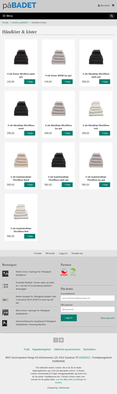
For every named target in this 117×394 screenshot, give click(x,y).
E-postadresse (68, 293)
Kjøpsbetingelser (41, 349)
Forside (5, 23)
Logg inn (63, 253)
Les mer (60, 379)
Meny (9, 16)
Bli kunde (50, 253)
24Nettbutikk (64, 388)
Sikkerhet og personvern (67, 349)
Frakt (26, 349)
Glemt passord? (108, 318)
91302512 (84, 357)
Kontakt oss (77, 253)
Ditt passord (66, 305)
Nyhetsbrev (89, 349)
